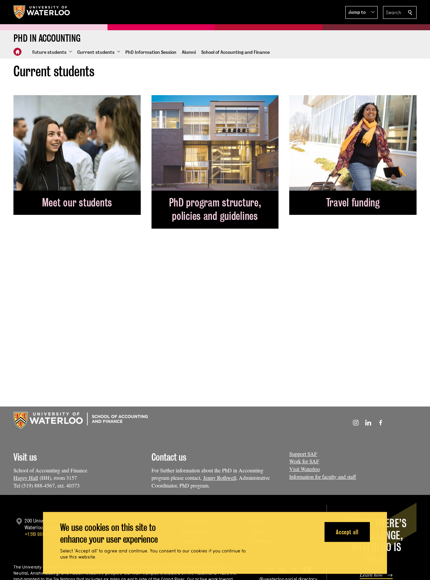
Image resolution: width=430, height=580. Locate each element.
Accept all (347, 531)
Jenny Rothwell (219, 477)
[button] (361, 12)
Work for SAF (304, 461)
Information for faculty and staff (322, 476)
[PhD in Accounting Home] (17, 52)
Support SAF (303, 453)
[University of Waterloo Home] (42, 12)
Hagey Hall (25, 477)
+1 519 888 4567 (40, 534)
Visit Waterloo (304, 468)
